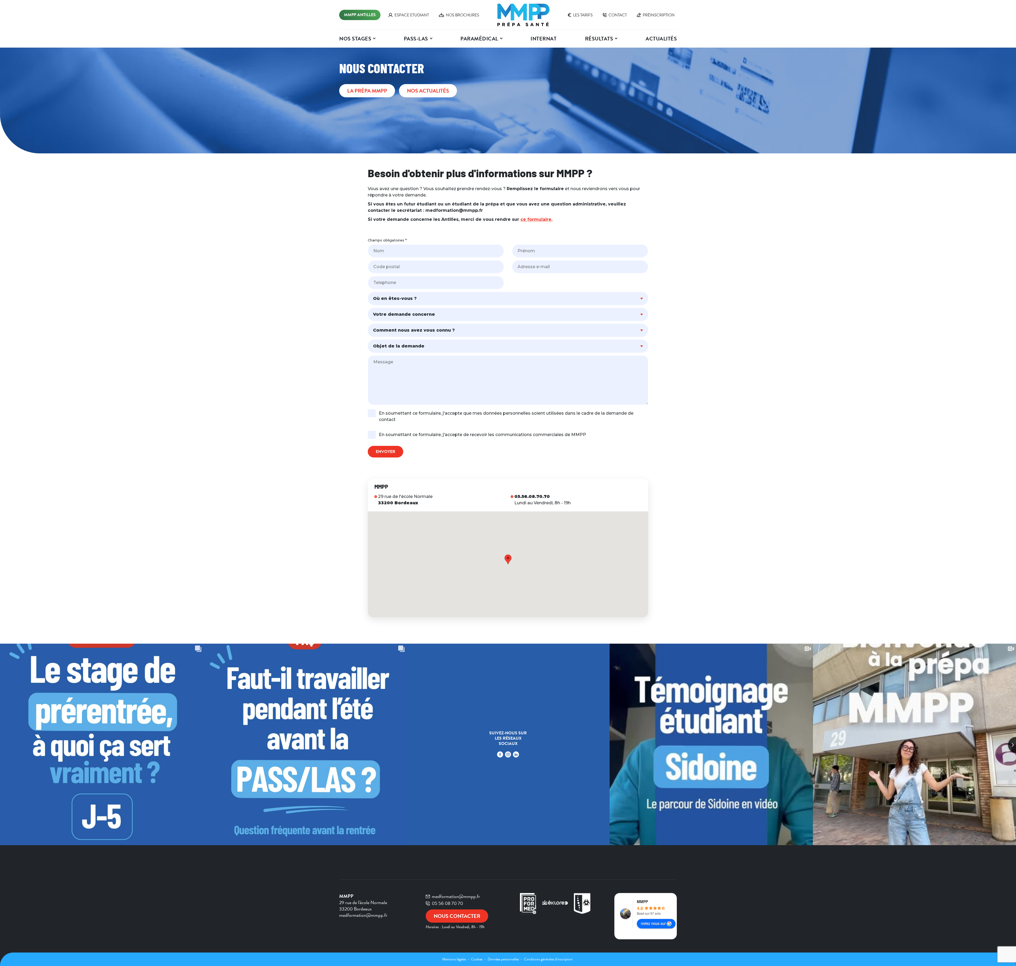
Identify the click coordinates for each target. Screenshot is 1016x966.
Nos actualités (428, 91)
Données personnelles (504, 959)
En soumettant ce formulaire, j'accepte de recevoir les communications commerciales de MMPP (482, 434)
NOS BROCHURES (462, 15)
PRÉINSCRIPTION (659, 15)
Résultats (599, 39)
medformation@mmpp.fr (456, 896)
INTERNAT (543, 39)
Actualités (661, 39)
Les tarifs (583, 15)
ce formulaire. (536, 219)
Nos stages (355, 39)
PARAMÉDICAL (479, 39)
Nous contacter (457, 916)
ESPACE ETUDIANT (411, 15)
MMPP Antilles (360, 15)
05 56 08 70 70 (447, 903)
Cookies (477, 959)
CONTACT (618, 15)
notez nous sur (653, 923)
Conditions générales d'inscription (548, 959)
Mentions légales (454, 959)
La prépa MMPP (367, 91)
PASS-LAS (416, 39)
